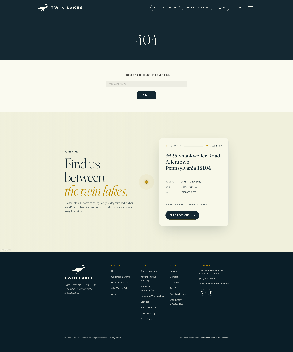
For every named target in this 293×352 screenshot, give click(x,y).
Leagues (145, 301)
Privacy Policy (115, 338)
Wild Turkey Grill (119, 288)
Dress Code (146, 319)
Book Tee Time (175, 204)
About (114, 294)
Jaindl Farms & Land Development (214, 338)
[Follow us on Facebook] (211, 292)
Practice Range (148, 307)
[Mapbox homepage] (6, 250)
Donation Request (179, 294)
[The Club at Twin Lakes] (84, 272)
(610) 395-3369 (188, 192)
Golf (113, 271)
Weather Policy (148, 313)
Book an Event (199, 204)
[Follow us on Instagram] (202, 292)
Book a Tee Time (149, 271)
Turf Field (174, 288)
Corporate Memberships (152, 296)
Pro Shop (174, 282)
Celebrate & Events (120, 276)
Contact (174, 276)
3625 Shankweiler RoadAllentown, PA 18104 (211, 272)
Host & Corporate (119, 282)
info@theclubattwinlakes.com (214, 283)
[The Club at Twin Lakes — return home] (60, 8)
